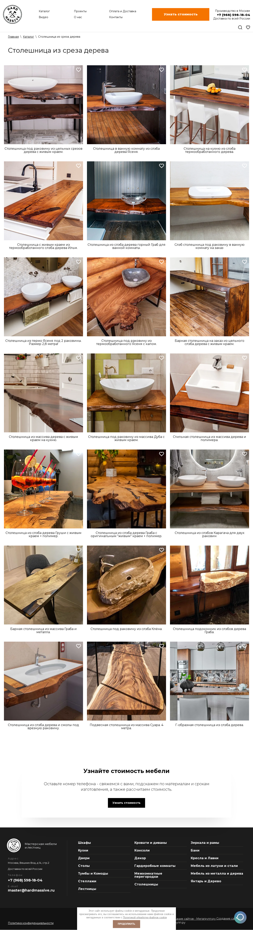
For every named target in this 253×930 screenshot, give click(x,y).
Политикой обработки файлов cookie (145, 917)
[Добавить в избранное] (78, 69)
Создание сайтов (228, 918)
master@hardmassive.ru (31, 890)
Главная (13, 36)
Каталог (28, 36)
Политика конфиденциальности (31, 923)
